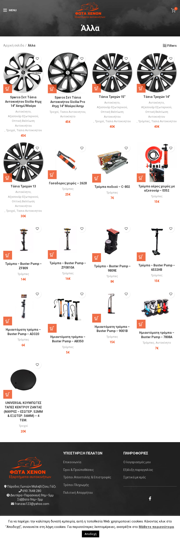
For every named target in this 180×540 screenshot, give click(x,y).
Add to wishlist (37, 59)
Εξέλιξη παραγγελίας (138, 470)
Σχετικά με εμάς (134, 477)
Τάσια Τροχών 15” (112, 97)
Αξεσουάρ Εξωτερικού (23, 116)
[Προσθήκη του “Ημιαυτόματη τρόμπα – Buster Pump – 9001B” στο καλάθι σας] (96, 318)
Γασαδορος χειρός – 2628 (68, 183)
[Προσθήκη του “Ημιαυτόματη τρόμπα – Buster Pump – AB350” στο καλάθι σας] (52, 328)
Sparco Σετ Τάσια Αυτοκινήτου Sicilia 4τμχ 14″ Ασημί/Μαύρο (23, 101)
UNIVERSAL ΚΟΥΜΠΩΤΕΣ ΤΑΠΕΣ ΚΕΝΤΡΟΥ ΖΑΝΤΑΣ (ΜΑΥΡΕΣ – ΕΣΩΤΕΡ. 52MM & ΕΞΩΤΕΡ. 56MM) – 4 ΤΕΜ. (23, 411)
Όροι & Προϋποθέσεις (78, 470)
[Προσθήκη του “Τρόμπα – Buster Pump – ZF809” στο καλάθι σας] (7, 255)
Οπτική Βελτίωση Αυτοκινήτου (23, 123)
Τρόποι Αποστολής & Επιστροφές (87, 477)
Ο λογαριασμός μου (137, 462)
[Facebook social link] (150, 498)
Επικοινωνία (72, 462)
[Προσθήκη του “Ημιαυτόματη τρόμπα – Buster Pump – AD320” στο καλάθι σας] (7, 321)
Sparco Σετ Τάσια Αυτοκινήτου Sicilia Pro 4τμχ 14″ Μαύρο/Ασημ (67, 102)
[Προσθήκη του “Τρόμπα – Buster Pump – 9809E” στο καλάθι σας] (96, 257)
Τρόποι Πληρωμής (76, 485)
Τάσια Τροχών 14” (156, 97)
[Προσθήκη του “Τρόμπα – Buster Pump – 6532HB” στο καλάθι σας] (141, 256)
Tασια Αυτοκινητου (29, 130)
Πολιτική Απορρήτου (78, 492)
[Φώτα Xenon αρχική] (30, 467)
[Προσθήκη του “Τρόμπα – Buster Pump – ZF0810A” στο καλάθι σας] (52, 254)
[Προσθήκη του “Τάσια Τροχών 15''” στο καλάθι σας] (96, 88)
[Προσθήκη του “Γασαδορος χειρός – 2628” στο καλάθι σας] (52, 174)
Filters (172, 45)
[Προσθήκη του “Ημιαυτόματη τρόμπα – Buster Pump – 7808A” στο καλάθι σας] (141, 324)
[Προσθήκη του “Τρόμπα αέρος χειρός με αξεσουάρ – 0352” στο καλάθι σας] (141, 177)
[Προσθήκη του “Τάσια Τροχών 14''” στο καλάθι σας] (141, 88)
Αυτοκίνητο (23, 111)
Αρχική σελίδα (13, 45)
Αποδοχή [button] (91, 534)
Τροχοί (10, 130)
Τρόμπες (144, 121)
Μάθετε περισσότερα (156, 527)
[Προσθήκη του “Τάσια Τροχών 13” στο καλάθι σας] (7, 177)
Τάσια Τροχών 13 (23, 186)
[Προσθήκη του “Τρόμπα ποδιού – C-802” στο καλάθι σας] (96, 178)
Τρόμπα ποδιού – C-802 (112, 186)
